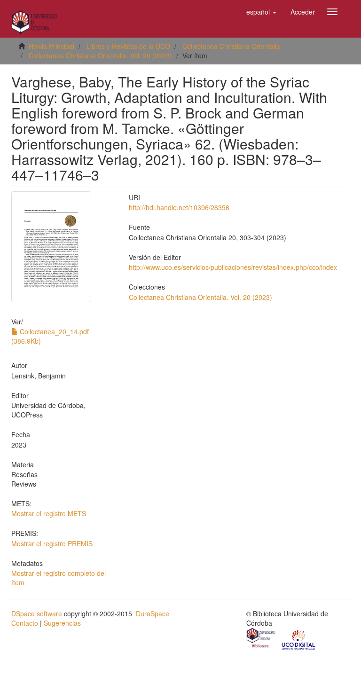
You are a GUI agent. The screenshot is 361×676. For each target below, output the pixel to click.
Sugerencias (62, 623)
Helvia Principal (51, 46)
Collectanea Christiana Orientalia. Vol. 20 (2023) (100, 55)
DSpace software (36, 613)
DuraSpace (152, 613)
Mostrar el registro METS (48, 513)
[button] (261, 12)
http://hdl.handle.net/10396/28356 (179, 207)
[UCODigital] (299, 639)
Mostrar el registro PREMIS (52, 543)
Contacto (24, 623)
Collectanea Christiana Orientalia (231, 46)
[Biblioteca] (261, 639)
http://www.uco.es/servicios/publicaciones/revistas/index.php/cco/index (233, 267)
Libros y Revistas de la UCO (128, 46)
